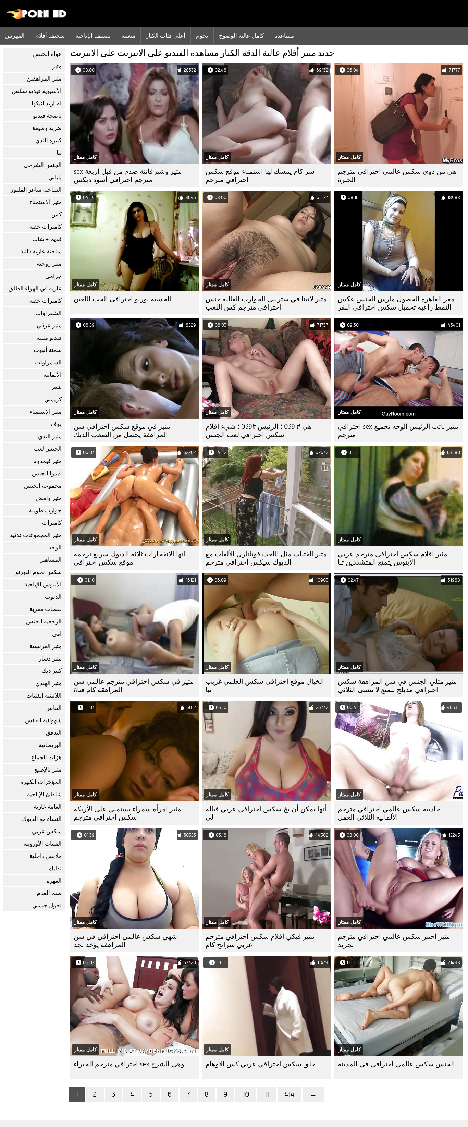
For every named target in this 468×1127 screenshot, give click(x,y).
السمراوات (48, 362)
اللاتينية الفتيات (44, 695)
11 (267, 1094)
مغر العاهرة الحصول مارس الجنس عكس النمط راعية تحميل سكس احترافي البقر (396, 303)
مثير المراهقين (44, 78)
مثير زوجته (49, 263)
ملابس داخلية (45, 856)
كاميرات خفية (45, 226)
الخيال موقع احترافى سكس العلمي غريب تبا (265, 686)
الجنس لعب (48, 449)
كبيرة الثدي (48, 140)
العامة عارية (48, 806)
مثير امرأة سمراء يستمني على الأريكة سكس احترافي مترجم (127, 813)
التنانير (54, 708)
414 (289, 1094)
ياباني (55, 177)
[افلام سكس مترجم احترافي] (37, 17)
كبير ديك (52, 671)
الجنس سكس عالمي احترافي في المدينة (396, 1064)
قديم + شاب (47, 239)
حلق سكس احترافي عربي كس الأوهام (261, 1064)
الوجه (55, 547)
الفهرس (15, 35)
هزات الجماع (46, 757)
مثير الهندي (48, 683)
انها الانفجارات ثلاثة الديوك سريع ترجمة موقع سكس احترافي (129, 558)
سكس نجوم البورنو (38, 572)
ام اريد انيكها (47, 103)
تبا (59, 152)
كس (56, 214)
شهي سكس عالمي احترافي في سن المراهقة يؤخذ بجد (125, 941)
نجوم (202, 35)
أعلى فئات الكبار (165, 35)
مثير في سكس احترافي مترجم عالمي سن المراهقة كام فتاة (134, 686)
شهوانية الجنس (43, 720)
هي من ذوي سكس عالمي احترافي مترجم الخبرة (397, 176)
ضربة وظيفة (47, 128)
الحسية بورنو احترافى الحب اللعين (122, 299)
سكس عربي (47, 831)
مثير (57, 66)
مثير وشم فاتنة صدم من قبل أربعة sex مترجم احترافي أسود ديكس (128, 176)
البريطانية (50, 745)
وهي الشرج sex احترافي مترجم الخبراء (129, 1064)
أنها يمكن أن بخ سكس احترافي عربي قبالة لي (266, 813)
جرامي (53, 276)
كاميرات (52, 523)
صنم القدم (49, 893)
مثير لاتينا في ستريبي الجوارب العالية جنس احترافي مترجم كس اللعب (266, 303)
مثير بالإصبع (48, 769)
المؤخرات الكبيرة (41, 782)
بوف (56, 424)
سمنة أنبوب (48, 350)
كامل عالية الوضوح (241, 35)
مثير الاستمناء (45, 202)
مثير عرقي (49, 325)
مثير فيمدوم (47, 461)
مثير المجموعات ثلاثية (36, 535)
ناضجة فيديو (47, 115)
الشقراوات (48, 313)
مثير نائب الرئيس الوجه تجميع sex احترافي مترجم (398, 431)
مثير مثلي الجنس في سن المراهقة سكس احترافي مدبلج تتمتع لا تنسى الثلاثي (397, 686)
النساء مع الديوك (42, 819)
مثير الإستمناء (45, 412)
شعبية (128, 35)
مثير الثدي (50, 436)
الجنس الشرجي (43, 165)
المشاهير (51, 560)
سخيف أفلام (50, 35)
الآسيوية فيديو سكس (37, 91)
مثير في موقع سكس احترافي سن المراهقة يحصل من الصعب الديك (122, 431)
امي (57, 634)
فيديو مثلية (49, 338)
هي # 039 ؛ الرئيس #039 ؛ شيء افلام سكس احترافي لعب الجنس (259, 431)
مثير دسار (50, 658)
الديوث (53, 597)
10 (245, 1094)
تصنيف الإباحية (92, 35)
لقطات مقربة (45, 609)
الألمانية (52, 375)
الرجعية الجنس (44, 621)
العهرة (54, 880)
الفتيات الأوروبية (42, 843)
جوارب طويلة (45, 510)
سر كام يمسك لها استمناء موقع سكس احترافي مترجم (260, 176)
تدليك (55, 868)
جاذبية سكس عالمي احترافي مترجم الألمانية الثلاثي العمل (389, 813)
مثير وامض (49, 498)
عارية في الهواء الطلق (35, 288)
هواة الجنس (47, 54)
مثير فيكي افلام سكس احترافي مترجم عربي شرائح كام (260, 941)
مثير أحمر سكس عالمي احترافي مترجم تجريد (394, 941)
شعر (56, 387)
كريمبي (53, 399)
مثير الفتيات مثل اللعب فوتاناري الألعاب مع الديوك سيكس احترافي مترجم (266, 558)
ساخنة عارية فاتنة (41, 251)
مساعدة (284, 35)
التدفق (54, 732)
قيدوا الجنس (47, 473)
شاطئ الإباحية (44, 794)
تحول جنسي (47, 905)
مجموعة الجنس (43, 486)
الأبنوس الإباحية (43, 584)
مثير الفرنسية (45, 646)
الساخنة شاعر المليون (35, 189)
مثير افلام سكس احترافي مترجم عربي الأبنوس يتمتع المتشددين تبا (392, 558)
